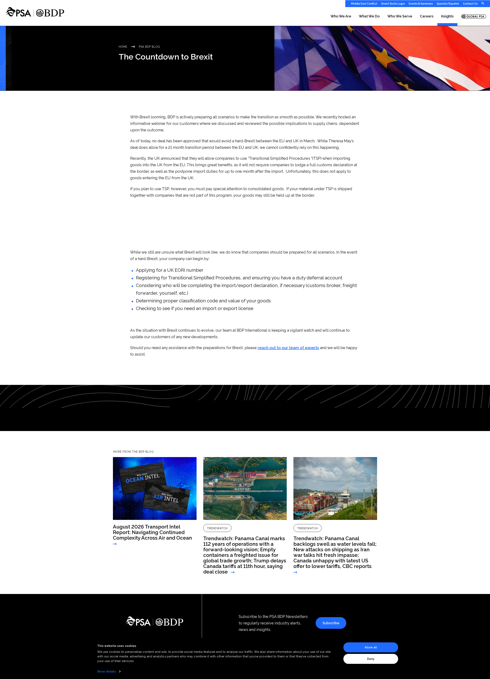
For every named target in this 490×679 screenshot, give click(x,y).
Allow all (371, 647)
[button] (341, 16)
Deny (370, 658)
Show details (106, 671)
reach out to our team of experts (288, 348)
